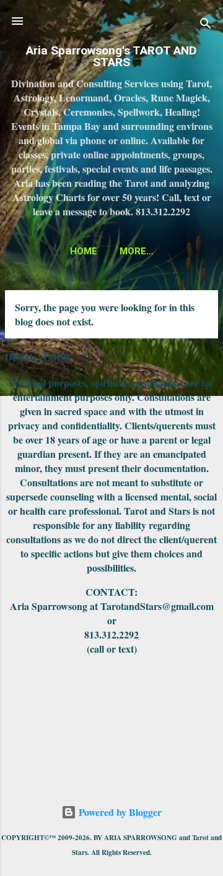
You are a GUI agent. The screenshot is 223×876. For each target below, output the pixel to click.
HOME (83, 251)
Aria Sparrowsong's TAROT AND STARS (111, 56)
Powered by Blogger (119, 812)
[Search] (205, 25)
